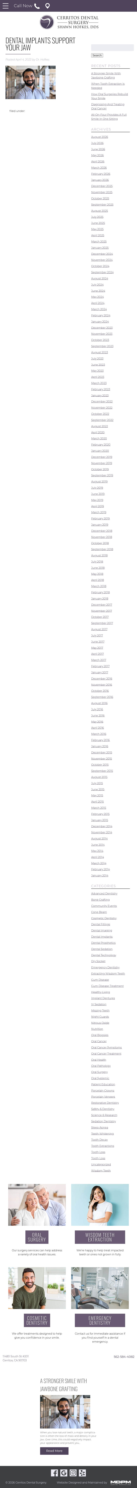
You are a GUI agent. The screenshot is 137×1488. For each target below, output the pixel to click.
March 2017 (98, 660)
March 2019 (98, 512)
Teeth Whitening (102, 1133)
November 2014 (101, 832)
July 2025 (97, 216)
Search (97, 55)
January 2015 (99, 820)
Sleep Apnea (99, 1127)
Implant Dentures (103, 998)
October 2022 (100, 413)
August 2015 (99, 777)
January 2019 (99, 524)
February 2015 (100, 814)
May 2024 (97, 297)
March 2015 (98, 807)
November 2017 (101, 610)
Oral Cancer (99, 1041)
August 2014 (99, 838)
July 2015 (97, 783)
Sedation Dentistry (103, 1121)
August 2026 (99, 137)
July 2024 (97, 284)
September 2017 (102, 623)
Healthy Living (100, 992)
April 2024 (97, 303)
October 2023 (100, 340)
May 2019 (97, 500)
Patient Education (103, 1084)
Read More (54, 1451)
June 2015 (97, 789)
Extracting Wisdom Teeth (108, 973)
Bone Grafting (100, 899)
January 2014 (99, 875)
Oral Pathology (101, 1065)
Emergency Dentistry (105, 967)
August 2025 (99, 210)
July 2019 (97, 487)
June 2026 (98, 149)
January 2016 (99, 746)
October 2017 (100, 617)
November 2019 (101, 463)
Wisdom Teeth (101, 1170)
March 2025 (99, 241)
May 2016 (97, 721)
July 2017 (97, 635)
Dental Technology (103, 955)
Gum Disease (100, 979)
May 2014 (97, 851)
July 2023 (97, 358)
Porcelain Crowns (102, 1090)
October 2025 (100, 198)
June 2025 (98, 223)
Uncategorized (101, 1164)
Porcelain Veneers (103, 1096)
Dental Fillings (100, 924)
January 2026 (100, 180)
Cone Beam (99, 912)
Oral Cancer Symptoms (106, 1047)
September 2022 (102, 420)
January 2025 (100, 247)
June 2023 (98, 364)
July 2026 (97, 143)
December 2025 (102, 186)
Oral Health (98, 1059)
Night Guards (100, 1016)
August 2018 (99, 555)
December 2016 (101, 678)
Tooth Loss (98, 1152)
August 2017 (99, 629)
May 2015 (97, 795)
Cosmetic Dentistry (103, 918)
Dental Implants (102, 936)
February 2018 (100, 592)
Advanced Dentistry (104, 893)
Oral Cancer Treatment (106, 1053)
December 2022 (102, 401)
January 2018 (99, 598)
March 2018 (98, 586)
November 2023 (101, 333)
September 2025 (102, 204)
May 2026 (97, 155)
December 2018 (101, 530)
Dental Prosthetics (103, 942)
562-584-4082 (124, 1356)
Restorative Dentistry (105, 1102)
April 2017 (97, 654)
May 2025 (97, 229)
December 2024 (102, 253)
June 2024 (98, 290)
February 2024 (100, 315)
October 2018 (100, 543)
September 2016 (102, 697)
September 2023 (102, 346)
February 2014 (100, 869)
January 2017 (99, 672)
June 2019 (98, 494)
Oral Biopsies (99, 1035)
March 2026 (99, 167)
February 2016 (100, 740)
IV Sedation (98, 1004)
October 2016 (100, 690)
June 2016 (98, 715)
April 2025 (97, 235)
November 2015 (101, 758)
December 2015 (101, 752)
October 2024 (100, 266)
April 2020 (98, 432)
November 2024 (102, 260)
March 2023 (99, 383)
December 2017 (101, 604)
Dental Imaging (101, 930)
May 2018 (97, 573)
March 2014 (98, 863)
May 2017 (97, 647)
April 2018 (97, 580)
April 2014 (97, 857)
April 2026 (97, 161)
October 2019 (100, 469)
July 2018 (97, 561)
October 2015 (100, 764)
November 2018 (101, 537)
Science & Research (104, 1115)
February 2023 (100, 389)
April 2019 (97, 506)
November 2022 (101, 407)
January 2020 (100, 450)
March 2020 (99, 438)
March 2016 (98, 734)
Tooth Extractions (102, 1146)
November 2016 (101, 684)
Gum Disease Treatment (107, 986)
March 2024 (99, 309)
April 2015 (97, 801)
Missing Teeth (100, 1010)
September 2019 (102, 475)
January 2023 (100, 395)
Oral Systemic (100, 1078)
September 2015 (102, 770)
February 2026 (100, 173)
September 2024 (102, 272)
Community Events (104, 906)
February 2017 (100, 666)
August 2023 (99, 352)
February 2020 (100, 444)
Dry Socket (98, 961)
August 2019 (99, 481)
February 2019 (100, 518)
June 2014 (98, 844)
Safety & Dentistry (102, 1109)
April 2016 (97, 727)
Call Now (23, 5)
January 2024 (100, 321)
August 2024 (99, 278)
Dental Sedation (102, 949)
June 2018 (98, 567)
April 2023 (97, 377)
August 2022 (99, 426)
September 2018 (102, 549)
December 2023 (102, 327)
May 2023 (97, 370)
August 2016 (99, 703)
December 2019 (101, 457)
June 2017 (97, 641)
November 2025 (101, 192)
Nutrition (97, 1029)
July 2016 (97, 709)
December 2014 (101, 826)
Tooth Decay (99, 1139)
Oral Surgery (99, 1072)
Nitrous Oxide (100, 1022)
